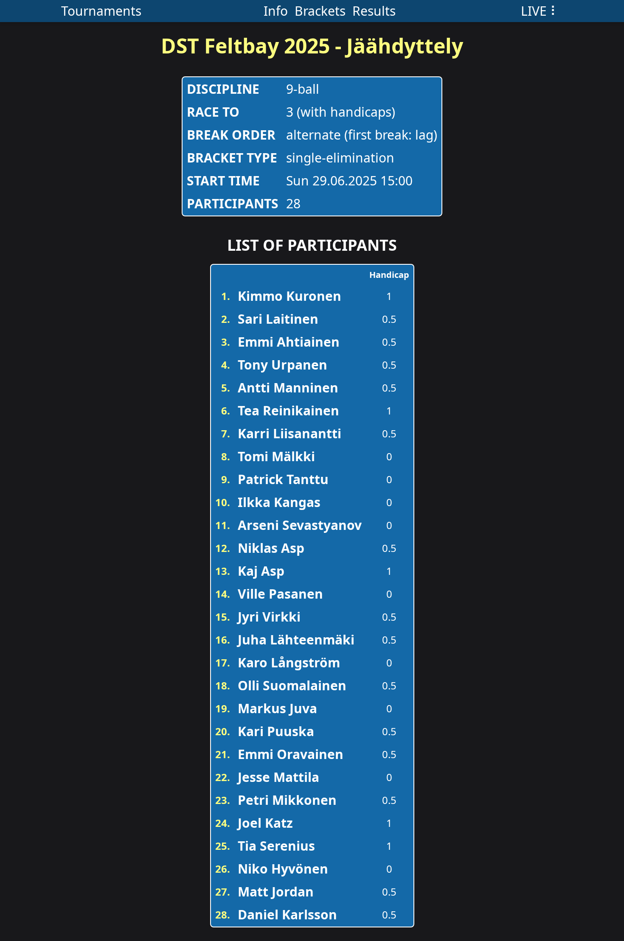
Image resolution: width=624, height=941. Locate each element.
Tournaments (101, 11)
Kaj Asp (261, 571)
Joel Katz (265, 823)
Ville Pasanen (280, 593)
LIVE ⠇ (540, 11)
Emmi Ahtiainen (289, 341)
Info (276, 11)
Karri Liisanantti (289, 433)
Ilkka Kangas (279, 502)
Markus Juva (277, 708)
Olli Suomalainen (292, 685)
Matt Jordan (276, 891)
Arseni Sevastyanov (300, 525)
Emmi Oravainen (290, 754)
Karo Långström (289, 662)
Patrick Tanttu (283, 479)
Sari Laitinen (278, 319)
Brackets (320, 11)
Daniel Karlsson (287, 914)
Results (374, 11)
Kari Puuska (276, 731)
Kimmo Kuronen (289, 296)
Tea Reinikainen (288, 410)
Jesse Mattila (278, 777)
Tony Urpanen (282, 364)
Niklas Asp (271, 548)
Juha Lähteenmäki (296, 639)
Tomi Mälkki (276, 456)
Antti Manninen (288, 387)
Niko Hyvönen (283, 868)
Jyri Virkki (269, 616)
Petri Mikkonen (287, 800)
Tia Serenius (276, 845)
